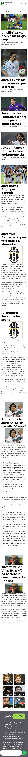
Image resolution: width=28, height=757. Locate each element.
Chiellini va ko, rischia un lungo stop (13, 36)
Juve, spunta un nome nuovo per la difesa (13, 83)
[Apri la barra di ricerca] (21, 4)
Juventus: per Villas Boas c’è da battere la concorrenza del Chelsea (13, 574)
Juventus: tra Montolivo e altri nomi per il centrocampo (13, 119)
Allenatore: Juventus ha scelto (10, 316)
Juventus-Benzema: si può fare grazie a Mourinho (13, 239)
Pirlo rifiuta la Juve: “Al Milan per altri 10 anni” (13, 423)
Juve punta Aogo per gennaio (9, 189)
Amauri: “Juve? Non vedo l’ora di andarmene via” (13, 151)
